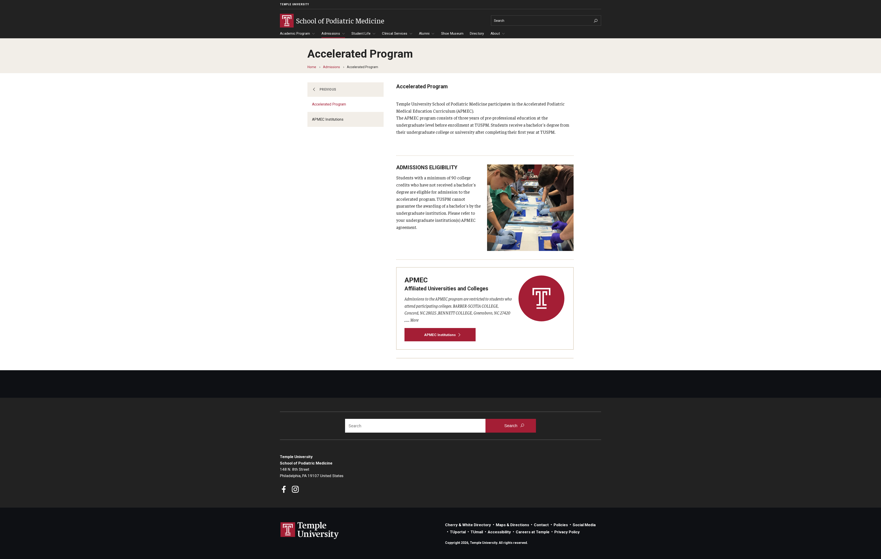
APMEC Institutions (327, 119)
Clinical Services (394, 33)
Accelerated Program (329, 104)
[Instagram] (295, 490)
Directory (477, 33)
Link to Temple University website (310, 530)
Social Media (584, 525)
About (495, 33)
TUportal (458, 532)
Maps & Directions (512, 525)
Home (311, 67)
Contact (541, 525)
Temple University (294, 4)
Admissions (330, 33)
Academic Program (295, 33)
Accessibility (499, 532)
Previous (328, 89)
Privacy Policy (567, 532)
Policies (561, 525)
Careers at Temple (532, 532)
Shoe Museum (452, 33)
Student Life (361, 33)
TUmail (477, 532)
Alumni (424, 33)
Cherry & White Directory (468, 525)
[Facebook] (284, 490)
